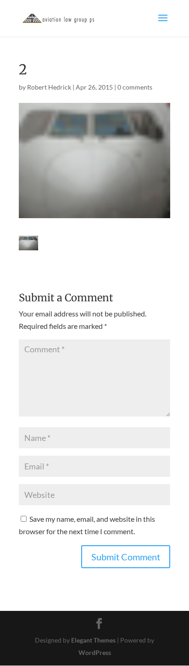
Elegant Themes (93, 640)
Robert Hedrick (49, 87)
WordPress (94, 652)
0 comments (134, 87)
